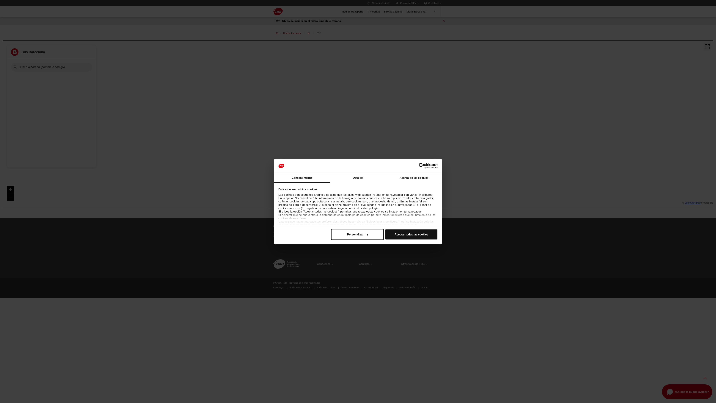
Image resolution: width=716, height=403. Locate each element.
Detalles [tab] (358, 177)
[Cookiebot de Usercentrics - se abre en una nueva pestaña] (421, 166)
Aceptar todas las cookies (411, 234)
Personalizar (355, 234)
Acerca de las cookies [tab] (414, 177)
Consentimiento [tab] (302, 177)
